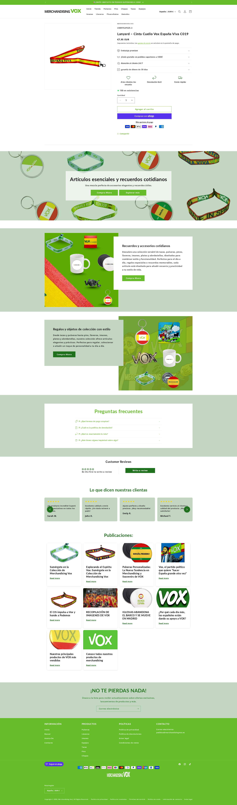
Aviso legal (124, 738)
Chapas (85, 756)
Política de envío (154, 799)
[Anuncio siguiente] (191, 2)
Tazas (84, 747)
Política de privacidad (129, 729)
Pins (84, 751)
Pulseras (85, 729)
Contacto (48, 743)
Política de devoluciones (130, 734)
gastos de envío (144, 43)
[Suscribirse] (138, 709)
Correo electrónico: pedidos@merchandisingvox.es (170, 731)
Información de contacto (172, 799)
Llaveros (85, 734)
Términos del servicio (137, 799)
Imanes (85, 738)
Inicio (47, 729)
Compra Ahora (104, 192)
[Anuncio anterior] (45, 2)
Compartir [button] (124, 134)
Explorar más (133, 192)
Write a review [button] (140, 470)
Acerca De (48, 738)
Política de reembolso (118, 799)
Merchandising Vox (65, 799)
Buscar (47, 734)
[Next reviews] (187, 509)
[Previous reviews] (50, 509)
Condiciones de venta (129, 743)
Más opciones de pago (144, 122)
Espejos (85, 743)
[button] (179, 11)
